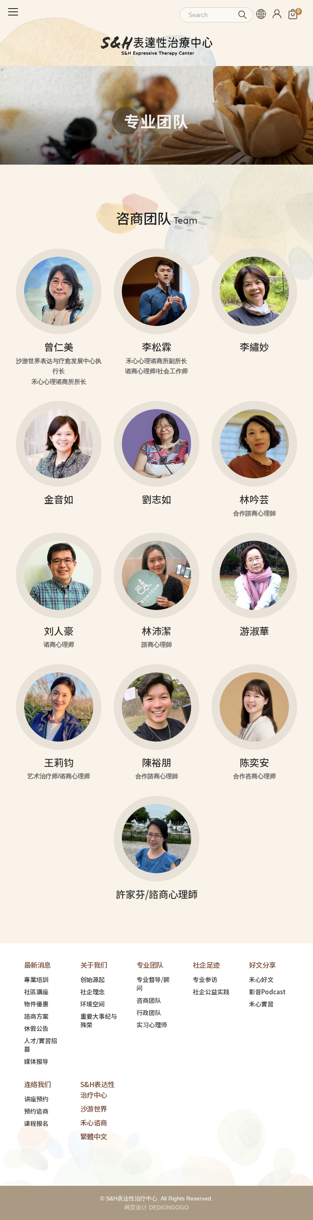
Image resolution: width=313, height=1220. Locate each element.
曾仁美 (58, 346)
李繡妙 (254, 346)
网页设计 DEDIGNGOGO (156, 1207)
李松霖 (156, 346)
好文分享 (262, 965)
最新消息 (37, 965)
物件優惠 (36, 1004)
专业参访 (205, 979)
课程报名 (36, 1123)
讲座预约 (36, 1098)
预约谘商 (36, 1111)
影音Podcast (267, 991)
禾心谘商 (93, 1122)
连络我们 (37, 1084)
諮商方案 (36, 1016)
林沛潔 (156, 630)
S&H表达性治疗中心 (97, 1089)
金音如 (58, 499)
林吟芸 (254, 499)
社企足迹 (206, 965)
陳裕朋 (156, 762)
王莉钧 (58, 762)
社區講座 (36, 991)
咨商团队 (149, 1000)
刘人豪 (58, 630)
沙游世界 (93, 1108)
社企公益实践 (211, 991)
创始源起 (92, 979)
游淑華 (254, 630)
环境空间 (92, 1004)
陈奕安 (254, 762)
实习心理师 (152, 1024)
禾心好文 (261, 979)
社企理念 (92, 991)
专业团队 (150, 965)
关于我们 (93, 965)
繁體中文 (93, 1136)
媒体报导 (36, 1061)
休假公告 (36, 1028)
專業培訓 (36, 979)
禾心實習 (261, 1004)
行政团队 (149, 1012)
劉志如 (156, 499)
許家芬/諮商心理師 (157, 894)
